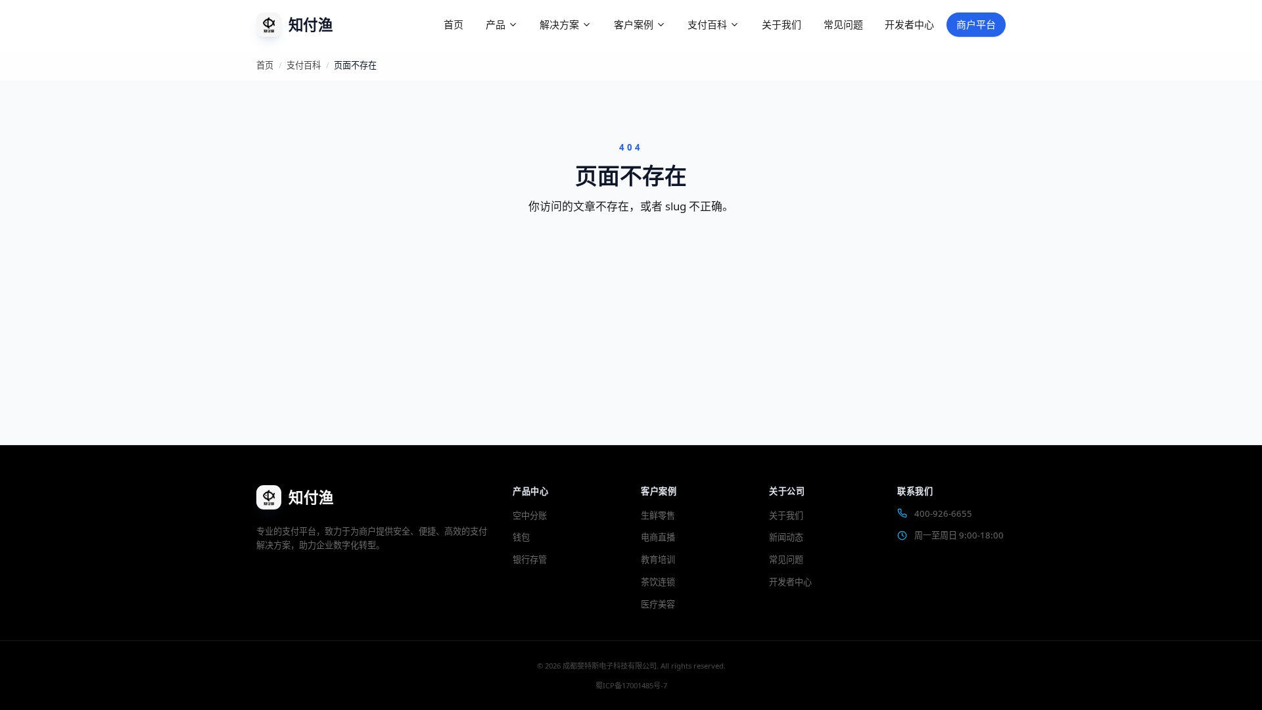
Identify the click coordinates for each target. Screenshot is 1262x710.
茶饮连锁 (658, 582)
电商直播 (658, 537)
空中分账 (530, 515)
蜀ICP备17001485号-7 (631, 685)
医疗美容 (658, 604)
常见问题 (843, 24)
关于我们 (781, 24)
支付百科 (304, 65)
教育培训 (658, 559)
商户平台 (976, 24)
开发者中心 (909, 24)
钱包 (521, 537)
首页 (453, 24)
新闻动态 (786, 537)
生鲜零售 (658, 515)
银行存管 (530, 559)
